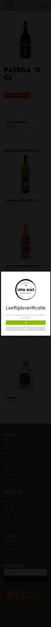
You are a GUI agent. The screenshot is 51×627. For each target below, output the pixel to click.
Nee (25, 329)
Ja (26, 323)
